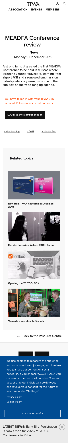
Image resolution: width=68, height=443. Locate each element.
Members (53, 10)
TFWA (33, 4)
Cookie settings (32, 413)
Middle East (50, 131)
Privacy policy (14, 397)
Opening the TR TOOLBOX (23, 283)
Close (62, 427)
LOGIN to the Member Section (24, 114)
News (34, 52)
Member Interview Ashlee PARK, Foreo (31, 245)
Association (18, 10)
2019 (31, 131)
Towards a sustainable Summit (26, 321)
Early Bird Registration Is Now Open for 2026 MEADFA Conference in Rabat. (30, 431)
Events (36, 10)
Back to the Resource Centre (42, 336)
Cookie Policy (14, 402)
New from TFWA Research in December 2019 (31, 205)
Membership (13, 131)
